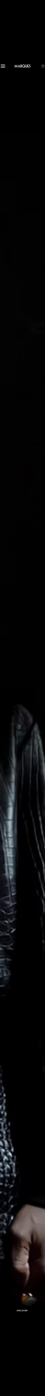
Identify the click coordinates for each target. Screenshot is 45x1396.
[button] (43, 66)
